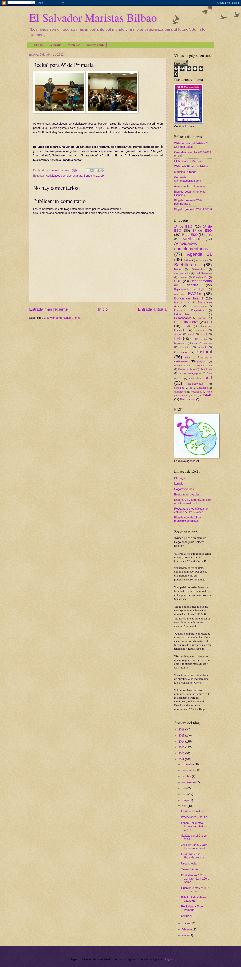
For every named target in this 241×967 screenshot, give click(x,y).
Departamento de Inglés (190, 289)
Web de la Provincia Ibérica (191, 166)
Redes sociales (186, 369)
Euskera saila (198, 306)
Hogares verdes (184, 489)
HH (209, 322)
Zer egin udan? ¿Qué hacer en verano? (194, 846)
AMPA (187, 260)
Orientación (73, 45)
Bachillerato (185, 264)
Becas (177, 269)
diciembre (188, 764)
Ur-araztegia (188, 863)
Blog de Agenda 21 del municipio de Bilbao (187, 519)
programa (202, 361)
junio (185, 794)
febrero (186, 929)
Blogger (168, 959)
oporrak (202, 347)
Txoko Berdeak (190, 869)
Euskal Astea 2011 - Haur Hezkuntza (193, 856)
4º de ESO (189, 235)
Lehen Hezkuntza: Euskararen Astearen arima (195, 826)
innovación (200, 330)
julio (184, 788)
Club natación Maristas (188, 161)
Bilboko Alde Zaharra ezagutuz (194, 899)
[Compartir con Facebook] (99, 170)
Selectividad (195, 383)
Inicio (103, 309)
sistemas (179, 387)
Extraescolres (182, 317)
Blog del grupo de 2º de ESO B (193, 209)
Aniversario (202, 260)
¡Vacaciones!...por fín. (194, 816)
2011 (181, 759)
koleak (204, 334)
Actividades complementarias (64, 175)
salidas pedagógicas (189, 373)
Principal (38, 45)
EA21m (195, 293)
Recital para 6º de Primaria (192, 908)
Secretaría (193, 378)
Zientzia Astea (187, 399)
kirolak (191, 334)
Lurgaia (178, 483)
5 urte (209, 235)
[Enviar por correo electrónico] (88, 170)
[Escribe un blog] (92, 170)
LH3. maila (200, 339)
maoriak (208, 343)
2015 (181, 735)
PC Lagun (180, 478)
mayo (186, 800)
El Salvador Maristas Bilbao (93, 17)
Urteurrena (202, 388)
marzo (186, 923)
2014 (181, 741)
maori (195, 343)
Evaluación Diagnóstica (189, 310)
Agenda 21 (199, 254)
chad (197, 273)
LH (102, 175)
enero (186, 935)
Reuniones (206, 369)
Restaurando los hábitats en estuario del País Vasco (191, 510)
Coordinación (200, 277)
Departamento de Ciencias (193, 283)
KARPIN (186, 915)
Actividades (191, 239)
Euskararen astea (192, 811)
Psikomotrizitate (204, 365)
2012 (181, 753)
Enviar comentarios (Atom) (63, 317)
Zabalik (207, 395)
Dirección (179, 294)
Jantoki (178, 334)
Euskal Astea (182, 302)
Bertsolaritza (91, 175)
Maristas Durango (185, 171)
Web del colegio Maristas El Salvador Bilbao (191, 145)
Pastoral (203, 351)
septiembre (189, 782)
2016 (181, 729)
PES (187, 357)
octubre (187, 776)
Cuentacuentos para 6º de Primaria (195, 890)
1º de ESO (183, 226)
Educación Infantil (188, 298)
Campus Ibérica (182, 273)
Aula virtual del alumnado (189, 186)
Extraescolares (182, 314)
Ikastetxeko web (95, 45)
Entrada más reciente (48, 309)
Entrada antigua (152, 309)
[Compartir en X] (95, 170)
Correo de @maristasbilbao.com (187, 179)
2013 (181, 747)
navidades (185, 347)
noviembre (189, 770)
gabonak (202, 318)
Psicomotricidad (182, 365)
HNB (187, 326)
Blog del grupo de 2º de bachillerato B (188, 202)
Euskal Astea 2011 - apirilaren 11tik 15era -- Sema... (196, 879)
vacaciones (180, 391)
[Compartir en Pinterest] (102, 170)
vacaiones (196, 391)
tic (191, 388)
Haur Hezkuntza (186, 322)
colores (208, 273)
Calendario (55, 45)
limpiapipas (180, 343)
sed (208, 377)
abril (185, 806)
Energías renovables (187, 494)
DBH (177, 281)
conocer (182, 277)
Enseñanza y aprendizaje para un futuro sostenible (192, 501)
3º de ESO (202, 230)
